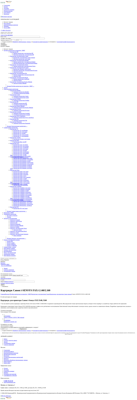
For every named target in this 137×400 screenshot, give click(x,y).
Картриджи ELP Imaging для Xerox (22, 168)
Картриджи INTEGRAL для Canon (22, 202)
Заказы (6, 268)
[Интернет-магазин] (6, 16)
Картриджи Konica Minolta (17, 106)
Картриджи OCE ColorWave (17, 116)
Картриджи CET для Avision (21, 146)
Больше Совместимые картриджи (17, 211)
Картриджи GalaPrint (15, 186)
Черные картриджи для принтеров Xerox (24, 66)
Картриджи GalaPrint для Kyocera (22, 193)
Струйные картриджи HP (20, 104)
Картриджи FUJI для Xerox (20, 185)
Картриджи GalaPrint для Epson (21, 189)
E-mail (2, 280)
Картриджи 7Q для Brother (20, 130)
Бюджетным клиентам (10, 354)
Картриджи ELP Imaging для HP (22, 161)
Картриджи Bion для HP (19, 142)
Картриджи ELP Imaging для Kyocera (23, 162)
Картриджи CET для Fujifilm (21, 153)
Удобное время (5, 40)
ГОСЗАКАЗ (7, 12)
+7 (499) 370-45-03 (6, 30)
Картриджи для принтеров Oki (18, 73)
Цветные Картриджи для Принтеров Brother (25, 63)
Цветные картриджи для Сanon (21, 59)
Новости (6, 358)
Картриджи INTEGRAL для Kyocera (23, 204)
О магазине (7, 5)
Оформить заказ (5, 264)
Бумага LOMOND (12, 245)
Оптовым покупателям (10, 374)
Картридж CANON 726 (10, 321)
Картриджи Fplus (14, 170)
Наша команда (8, 361)
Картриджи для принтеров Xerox (19, 64)
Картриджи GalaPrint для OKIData (22, 198)
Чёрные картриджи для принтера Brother (24, 62)
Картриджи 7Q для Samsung (20, 136)
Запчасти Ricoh (17, 80)
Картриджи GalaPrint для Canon (21, 188)
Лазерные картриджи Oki (20, 120)
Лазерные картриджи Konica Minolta (23, 107)
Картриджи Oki (14, 119)
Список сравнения (9, 269)
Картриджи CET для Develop (21, 152)
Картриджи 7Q (14, 129)
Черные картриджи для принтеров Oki (23, 74)
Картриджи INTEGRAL (16, 200)
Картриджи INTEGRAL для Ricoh (22, 205)
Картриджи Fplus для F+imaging (22, 177)
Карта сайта (7, 363)
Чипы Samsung (17, 235)
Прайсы (6, 372)
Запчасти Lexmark (15, 220)
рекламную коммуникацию (40, 41)
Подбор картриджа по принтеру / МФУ (20, 294)
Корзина (3, 262)
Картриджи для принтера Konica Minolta (21, 82)
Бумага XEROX (11, 244)
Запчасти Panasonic (15, 224)
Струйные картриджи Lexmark (21, 114)
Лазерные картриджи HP (20, 103)
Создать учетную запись (7, 283)
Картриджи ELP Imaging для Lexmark (23, 164)
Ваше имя (3, 36)
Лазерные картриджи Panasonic (21, 123)
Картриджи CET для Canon (20, 149)
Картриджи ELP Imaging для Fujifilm (23, 159)
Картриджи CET (14, 143)
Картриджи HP (14, 52)
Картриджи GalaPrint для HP (21, 190)
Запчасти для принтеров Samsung (19, 234)
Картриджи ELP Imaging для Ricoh (22, 165)
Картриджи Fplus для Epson (20, 174)
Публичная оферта (9, 351)
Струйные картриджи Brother (21, 93)
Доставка (6, 8)
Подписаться (23, 329)
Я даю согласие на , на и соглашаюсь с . (39, 41)
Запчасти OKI (17, 76)
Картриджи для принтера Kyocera (19, 67)
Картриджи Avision (15, 137)
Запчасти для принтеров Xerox (18, 228)
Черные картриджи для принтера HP (23, 53)
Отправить (3, 44)
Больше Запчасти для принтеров (16, 238)
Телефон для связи (6, 38)
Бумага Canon (10, 242)
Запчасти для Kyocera (16, 221)
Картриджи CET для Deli (20, 150)
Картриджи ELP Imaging (16, 156)
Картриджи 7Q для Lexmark (20, 134)
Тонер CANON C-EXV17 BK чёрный (14, 317)
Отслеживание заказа (6, 275)
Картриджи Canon (15, 94)
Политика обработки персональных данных (16, 360)
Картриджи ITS (14, 207)
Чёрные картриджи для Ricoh (21, 79)
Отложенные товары (9, 271)
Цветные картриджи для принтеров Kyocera (25, 70)
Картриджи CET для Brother (21, 147)
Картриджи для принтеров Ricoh (19, 77)
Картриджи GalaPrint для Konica (22, 192)
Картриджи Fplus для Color (20, 173)
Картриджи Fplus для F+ (19, 176)
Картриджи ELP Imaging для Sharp (22, 166)
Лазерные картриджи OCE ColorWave (23, 117)
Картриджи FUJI (14, 183)
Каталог (7, 294)
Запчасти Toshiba (14, 227)
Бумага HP (10, 241)
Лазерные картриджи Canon (20, 96)
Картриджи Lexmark (15, 112)
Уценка (9, 217)
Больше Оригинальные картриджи (17, 126)
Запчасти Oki (13, 222)
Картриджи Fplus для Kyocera (21, 181)
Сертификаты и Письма (10, 375)
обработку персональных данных (22, 41)
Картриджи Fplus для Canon (20, 171)
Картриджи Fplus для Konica (21, 180)
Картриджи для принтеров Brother (19, 60)
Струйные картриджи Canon (21, 97)
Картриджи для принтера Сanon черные (24, 57)
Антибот (3, 43)
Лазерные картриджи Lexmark (21, 113)
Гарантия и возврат (9, 9)
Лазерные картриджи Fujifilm (21, 100)
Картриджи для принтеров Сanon (19, 56)
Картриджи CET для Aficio (20, 144)
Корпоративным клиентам (11, 353)
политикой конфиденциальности (66, 41)
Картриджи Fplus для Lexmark (21, 183)
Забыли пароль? (9, 281)
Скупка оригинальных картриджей (13, 357)
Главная (3, 294)
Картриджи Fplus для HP (20, 178)
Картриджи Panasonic (16, 122)
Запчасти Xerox (17, 230)
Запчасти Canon (14, 232)
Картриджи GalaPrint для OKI (21, 196)
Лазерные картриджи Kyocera (21, 110)
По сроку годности (12, 215)
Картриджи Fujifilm (15, 99)
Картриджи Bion (14, 140)
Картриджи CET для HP (19, 154)
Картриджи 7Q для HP (19, 133)
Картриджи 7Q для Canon (20, 132)
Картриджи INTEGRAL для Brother (23, 201)
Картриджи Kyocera (15, 109)
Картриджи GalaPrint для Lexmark (22, 195)
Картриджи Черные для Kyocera (22, 69)
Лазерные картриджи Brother (21, 92)
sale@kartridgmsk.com (9, 382)
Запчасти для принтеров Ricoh (18, 231)
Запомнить (5, 286)
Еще (11, 155)
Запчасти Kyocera (18, 72)
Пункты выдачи (8, 11)
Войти (2, 278)
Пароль (3, 281)
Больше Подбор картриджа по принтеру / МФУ (20, 86)
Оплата (6, 6)
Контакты (6, 14)
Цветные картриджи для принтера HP (23, 54)
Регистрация (7, 278)
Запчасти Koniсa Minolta (19, 83)
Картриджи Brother (15, 90)
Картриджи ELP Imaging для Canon (22, 158)
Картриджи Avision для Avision (21, 139)
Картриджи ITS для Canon (20, 208)
